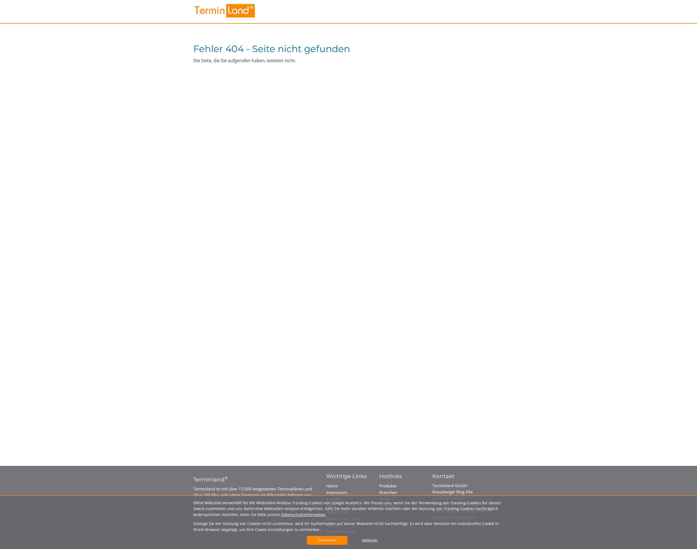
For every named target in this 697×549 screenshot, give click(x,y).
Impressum (336, 492)
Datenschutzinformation (303, 514)
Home (332, 485)
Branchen (388, 492)
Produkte (387, 485)
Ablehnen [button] (370, 540)
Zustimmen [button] (327, 540)
